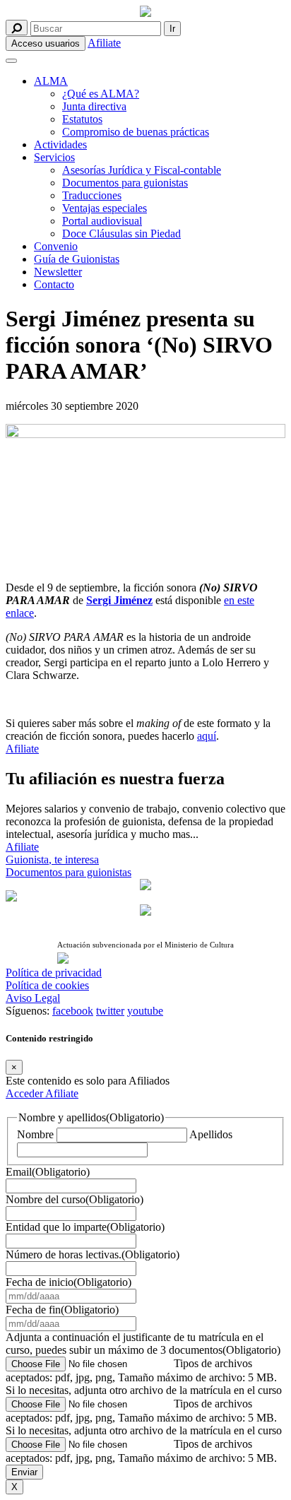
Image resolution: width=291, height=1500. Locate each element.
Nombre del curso (74, 1199)
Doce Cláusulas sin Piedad (121, 234)
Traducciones (91, 195)
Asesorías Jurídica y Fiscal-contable (141, 170)
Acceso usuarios (45, 43)
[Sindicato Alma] (145, 13)
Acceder (25, 1093)
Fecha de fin (62, 1310)
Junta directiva (94, 106)
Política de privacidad (54, 973)
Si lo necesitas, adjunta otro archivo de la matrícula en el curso (144, 1390)
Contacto (54, 284)
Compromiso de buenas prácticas (135, 132)
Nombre (35, 1134)
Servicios (54, 157)
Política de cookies (47, 985)
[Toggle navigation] (11, 61)
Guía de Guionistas (76, 259)
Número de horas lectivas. (92, 1254)
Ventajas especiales (104, 208)
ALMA (51, 81)
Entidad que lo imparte (85, 1227)
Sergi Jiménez (119, 600)
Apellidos (210, 1134)
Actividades (60, 144)
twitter (110, 1011)
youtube (145, 1011)
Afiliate (104, 43)
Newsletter (58, 272)
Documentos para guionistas (125, 183)
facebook (72, 1011)
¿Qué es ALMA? (100, 94)
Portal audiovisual (102, 221)
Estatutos (82, 119)
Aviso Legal (33, 998)
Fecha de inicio (68, 1282)
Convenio (56, 246)
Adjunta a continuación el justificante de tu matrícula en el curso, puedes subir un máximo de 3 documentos (143, 1343)
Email (48, 1172)
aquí (206, 736)
